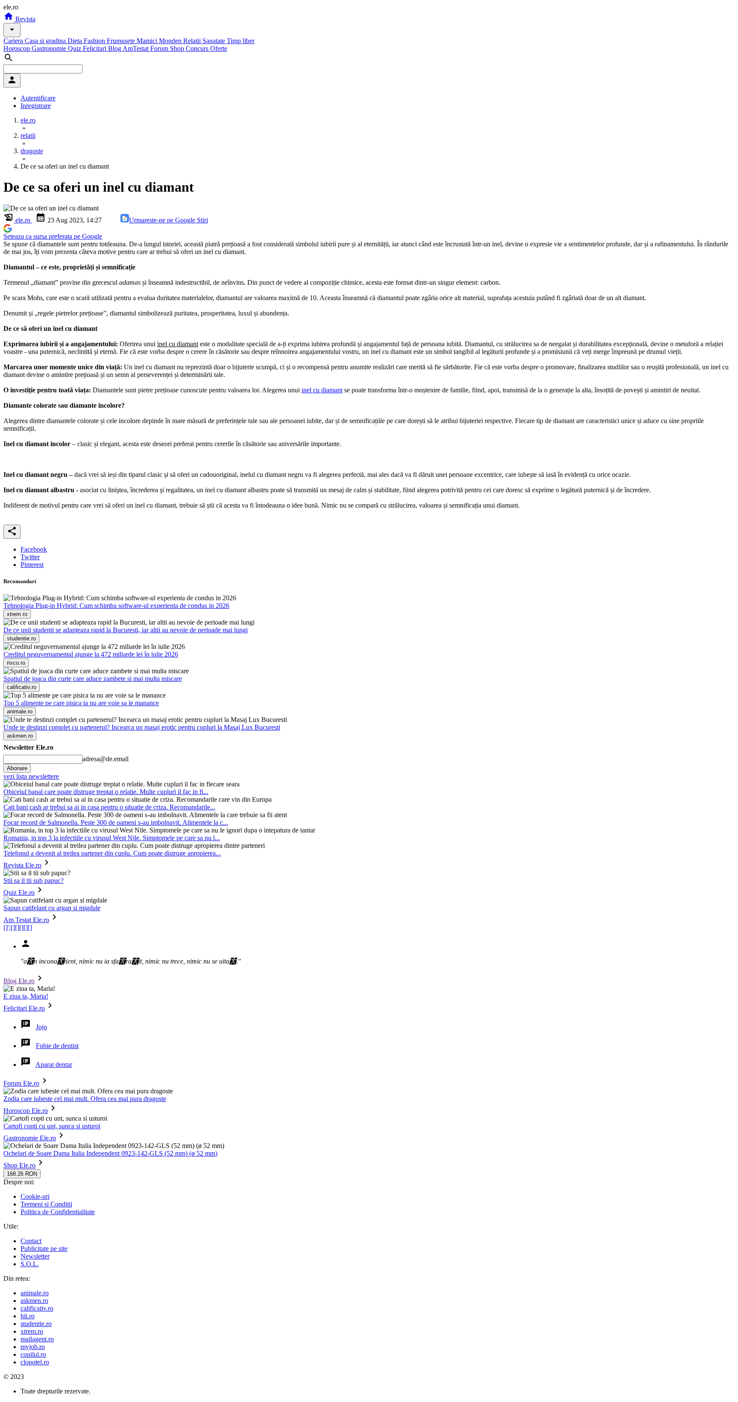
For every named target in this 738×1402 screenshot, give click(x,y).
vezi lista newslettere (31, 776)
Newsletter (35, 1256)
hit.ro (27, 1316)
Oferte (218, 48)
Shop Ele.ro (19, 1165)
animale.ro (34, 1293)
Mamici (148, 40)
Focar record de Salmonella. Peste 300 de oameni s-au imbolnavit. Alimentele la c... (115, 822)
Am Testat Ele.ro (26, 919)
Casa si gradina (46, 40)
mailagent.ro (37, 1339)
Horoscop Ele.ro (25, 1110)
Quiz (75, 48)
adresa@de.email (105, 758)
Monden (171, 40)
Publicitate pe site (43, 1248)
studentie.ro (36, 1323)
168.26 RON (22, 1174)
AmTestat (136, 48)
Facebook (33, 549)
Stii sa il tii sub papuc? (33, 880)
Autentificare (38, 98)
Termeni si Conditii (46, 1204)
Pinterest (32, 564)
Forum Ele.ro (21, 1083)
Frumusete (122, 40)
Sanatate (214, 40)
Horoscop (17, 48)
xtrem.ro (31, 1331)
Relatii (192, 40)
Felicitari (95, 48)
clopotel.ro (34, 1362)
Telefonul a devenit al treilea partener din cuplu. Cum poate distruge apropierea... (112, 853)
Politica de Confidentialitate (57, 1211)
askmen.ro (34, 1300)
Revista (24, 19)
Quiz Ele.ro (19, 892)
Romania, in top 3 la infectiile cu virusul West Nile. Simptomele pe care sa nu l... (111, 837)
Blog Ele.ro (19, 980)
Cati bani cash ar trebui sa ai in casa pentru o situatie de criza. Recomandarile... (109, 807)
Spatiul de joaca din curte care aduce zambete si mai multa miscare (92, 678)
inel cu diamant (322, 390)
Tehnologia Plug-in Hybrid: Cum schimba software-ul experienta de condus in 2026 (116, 605)
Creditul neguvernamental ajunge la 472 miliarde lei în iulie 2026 (90, 654)
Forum (160, 48)
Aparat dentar (53, 1064)
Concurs (198, 48)
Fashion (95, 40)
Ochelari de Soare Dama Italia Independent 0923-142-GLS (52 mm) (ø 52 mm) (110, 1153)
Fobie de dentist (57, 1045)
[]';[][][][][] (17, 927)
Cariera (14, 40)
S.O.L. (29, 1264)
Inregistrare (35, 105)
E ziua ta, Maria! (25, 996)
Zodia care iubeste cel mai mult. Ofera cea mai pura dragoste (84, 1098)
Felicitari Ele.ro (24, 1008)
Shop (178, 48)
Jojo (41, 1027)
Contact (30, 1240)
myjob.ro (32, 1346)
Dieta (75, 40)
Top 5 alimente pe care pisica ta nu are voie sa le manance (81, 703)
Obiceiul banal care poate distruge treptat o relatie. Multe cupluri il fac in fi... (105, 791)
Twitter (30, 557)
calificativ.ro (36, 1308)
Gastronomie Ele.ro (29, 1138)
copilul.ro (33, 1354)
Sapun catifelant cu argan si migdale (51, 907)
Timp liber (241, 40)
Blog (115, 48)
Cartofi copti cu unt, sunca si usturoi (51, 1126)
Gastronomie (50, 48)
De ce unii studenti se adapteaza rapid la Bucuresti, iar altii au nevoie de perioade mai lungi (125, 630)
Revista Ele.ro (22, 865)
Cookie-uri (35, 1196)
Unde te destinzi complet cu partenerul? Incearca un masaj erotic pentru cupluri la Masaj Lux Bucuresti (141, 727)
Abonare (17, 768)
